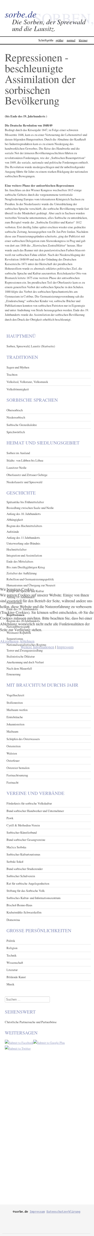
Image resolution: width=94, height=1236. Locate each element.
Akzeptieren (9, 641)
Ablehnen (27, 641)
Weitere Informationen (37, 646)
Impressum (65, 646)
